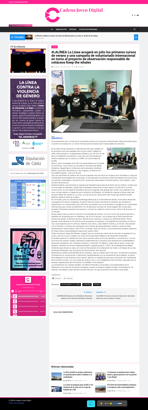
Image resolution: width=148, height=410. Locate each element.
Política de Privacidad (88, 29)
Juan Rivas (56, 67)
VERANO (97, 284)
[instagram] (135, 15)
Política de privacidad (16, 403)
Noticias (72, 29)
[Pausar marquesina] (136, 37)
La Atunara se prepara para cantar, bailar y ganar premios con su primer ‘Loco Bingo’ (122, 374)
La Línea (54, 47)
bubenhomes (56, 138)
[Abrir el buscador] (134, 29)
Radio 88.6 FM (61, 29)
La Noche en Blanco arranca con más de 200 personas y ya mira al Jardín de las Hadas (66, 36)
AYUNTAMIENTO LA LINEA (70, 284)
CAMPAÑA (87, 284)
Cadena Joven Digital (81, 10)
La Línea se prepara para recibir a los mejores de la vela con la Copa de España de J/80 (78, 387)
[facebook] (132, 15)
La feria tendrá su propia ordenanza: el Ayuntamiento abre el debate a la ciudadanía (77, 374)
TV (52, 29)
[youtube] (137, 15)
